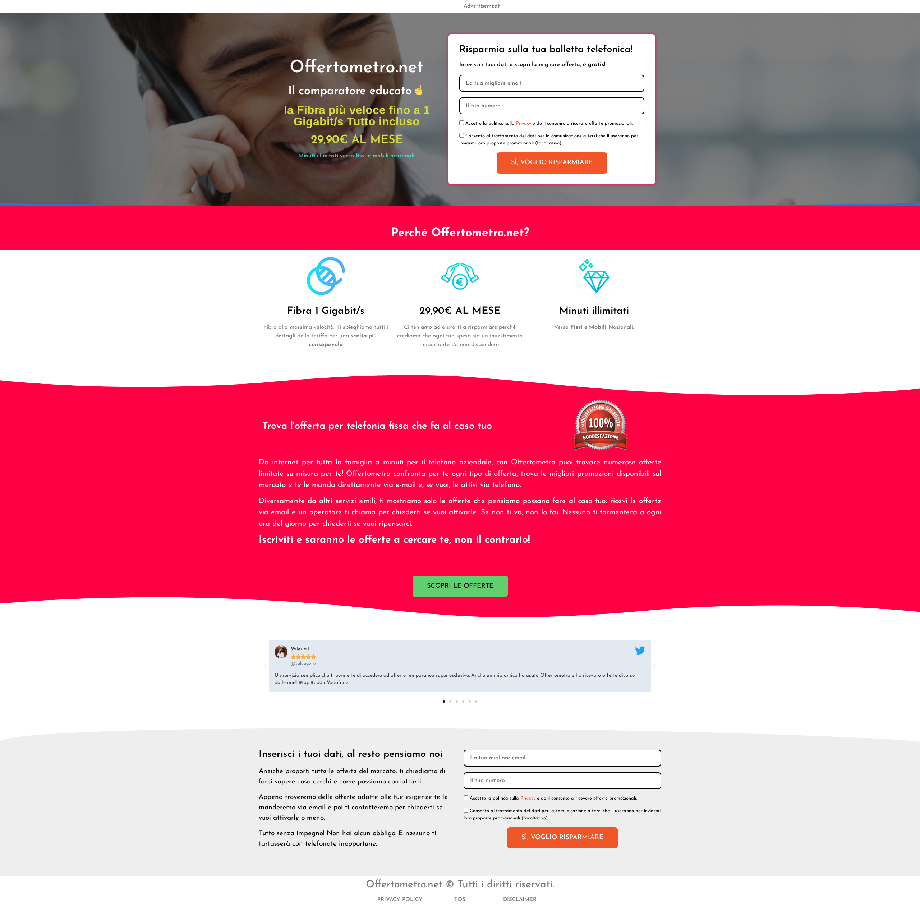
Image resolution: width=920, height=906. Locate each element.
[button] (266, 666)
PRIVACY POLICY (400, 899)
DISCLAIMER (520, 899)
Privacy (523, 123)
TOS (459, 899)
